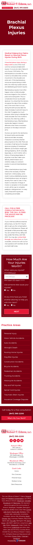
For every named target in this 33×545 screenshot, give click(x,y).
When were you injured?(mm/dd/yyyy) (14, 271)
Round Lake (15, 512)
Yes (7, 290)
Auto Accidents (10, 343)
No (14, 290)
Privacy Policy (16, 536)
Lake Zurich (7, 512)
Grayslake (28, 501)
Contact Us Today (7, 7)
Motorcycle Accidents (13, 381)
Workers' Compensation (16, 498)
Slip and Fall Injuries (12, 385)
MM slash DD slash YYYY (14, 280)
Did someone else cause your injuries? (16, 286)
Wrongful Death (10, 348)
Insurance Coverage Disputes (16, 399)
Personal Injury (10, 334)
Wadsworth (14, 525)
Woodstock (6, 503)
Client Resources (16, 484)
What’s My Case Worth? (17, 418)
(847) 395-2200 (21, 8)
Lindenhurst (15, 527)
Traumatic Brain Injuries (14, 395)
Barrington (17, 503)
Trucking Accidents (12, 376)
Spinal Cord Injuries (12, 390)
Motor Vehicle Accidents (14, 338)
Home (16, 471)
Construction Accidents (13, 362)
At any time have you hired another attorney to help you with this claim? (16, 299)
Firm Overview (16, 474)
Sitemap (25, 536)
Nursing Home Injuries (13, 352)
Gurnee (28, 510)
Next (16, 311)
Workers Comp (16, 481)
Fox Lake (13, 521)
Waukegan (20, 501)
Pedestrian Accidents (13, 371)
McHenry (23, 512)
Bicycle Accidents (11, 366)
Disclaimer (16, 538)
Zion (9, 518)
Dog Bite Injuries (11, 357)
